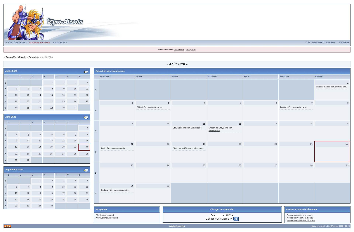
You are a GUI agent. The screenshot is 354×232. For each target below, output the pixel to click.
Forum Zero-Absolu (16, 57)
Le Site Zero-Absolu (15, 43)
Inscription (190, 49)
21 (40, 101)
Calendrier (343, 43)
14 (40, 95)
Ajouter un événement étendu (300, 218)
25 (87, 101)
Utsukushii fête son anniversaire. (187, 128)
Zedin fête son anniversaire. (113, 148)
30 (16, 160)
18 (40, 147)
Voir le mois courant (105, 215)
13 (28, 95)
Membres (331, 43)
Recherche (318, 43)
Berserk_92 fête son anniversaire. (331, 87)
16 (16, 147)
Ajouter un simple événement (300, 215)
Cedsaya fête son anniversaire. (115, 190)
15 (52, 95)
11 (87, 89)
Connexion (179, 49)
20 (28, 101)
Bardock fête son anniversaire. (294, 107)
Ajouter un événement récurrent (301, 220)
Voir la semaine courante (107, 218)
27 (28, 107)
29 (52, 107)
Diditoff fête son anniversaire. (150, 107)
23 (63, 101)
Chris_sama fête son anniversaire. (188, 148)
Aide (307, 43)
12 (51, 141)
